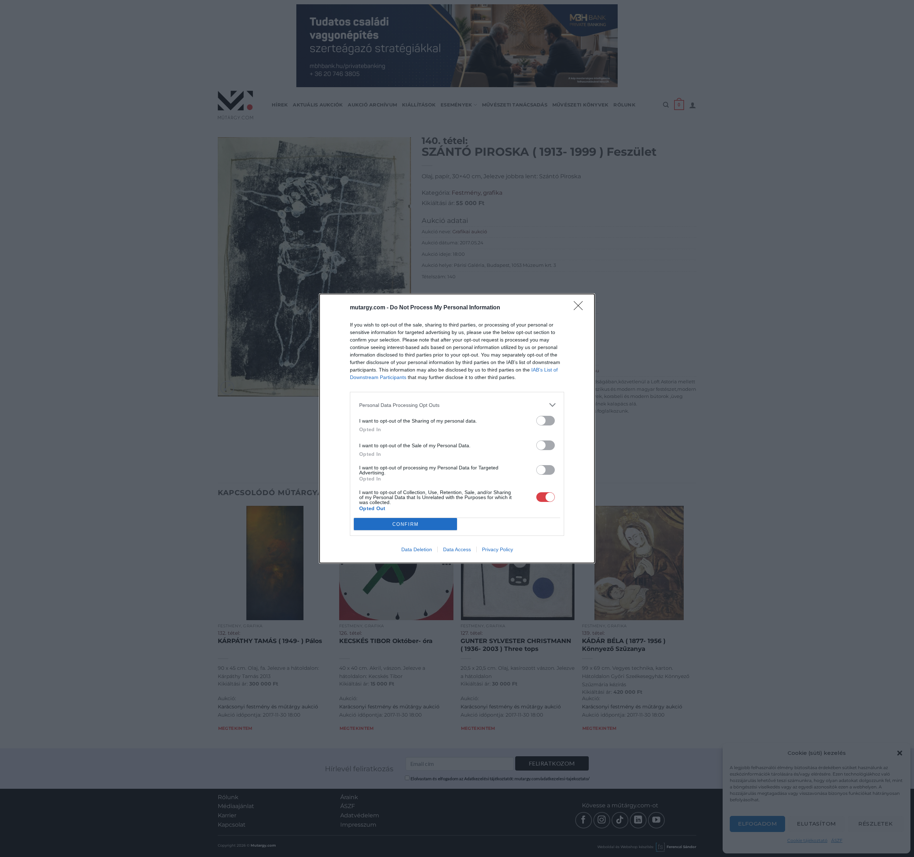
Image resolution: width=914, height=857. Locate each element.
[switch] (545, 420)
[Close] (580, 308)
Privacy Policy (497, 549)
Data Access (457, 549)
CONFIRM (405, 524)
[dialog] (457, 428)
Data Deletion (416, 549)
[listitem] (457, 405)
